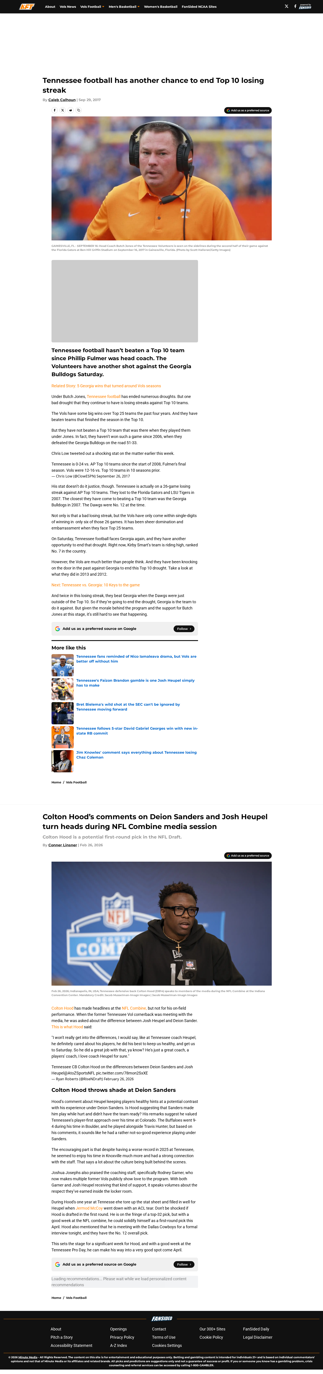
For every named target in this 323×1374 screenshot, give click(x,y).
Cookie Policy (211, 1337)
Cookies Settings (167, 1345)
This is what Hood (67, 1027)
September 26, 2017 (113, 476)
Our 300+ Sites (212, 1329)
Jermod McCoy (89, 1208)
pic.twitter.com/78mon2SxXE (122, 1073)
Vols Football (76, 782)
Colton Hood (63, 1008)
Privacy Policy (122, 1337)
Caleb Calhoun (62, 100)
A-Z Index (118, 1345)
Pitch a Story (62, 1337)
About (50, 7)
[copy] (78, 110)
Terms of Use (164, 1337)
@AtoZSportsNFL (79, 1073)
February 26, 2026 (119, 1078)
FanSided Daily (256, 1329)
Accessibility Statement (71, 1345)
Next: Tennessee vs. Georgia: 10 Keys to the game (96, 585)
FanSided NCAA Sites (199, 7)
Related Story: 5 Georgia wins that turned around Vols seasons (106, 385)
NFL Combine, (134, 1008)
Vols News (68, 7)
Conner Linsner (62, 845)
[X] (286, 6)
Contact (159, 1329)
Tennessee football (104, 396)
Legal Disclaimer (257, 1337)
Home (56, 782)
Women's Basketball (160, 7)
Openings (118, 1329)
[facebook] (295, 6)
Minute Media (27, 1357)
